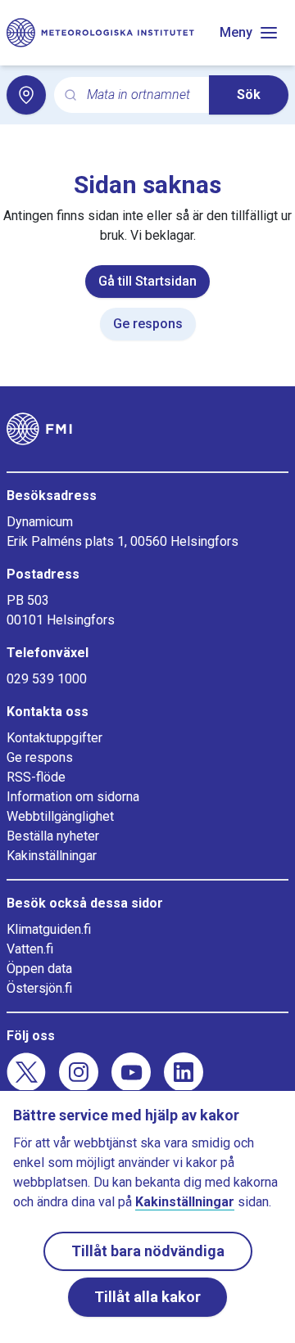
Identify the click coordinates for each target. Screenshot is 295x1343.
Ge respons (148, 323)
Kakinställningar (52, 855)
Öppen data (39, 968)
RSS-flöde (36, 777)
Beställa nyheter (53, 836)
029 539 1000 (47, 679)
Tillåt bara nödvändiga (148, 1251)
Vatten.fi (30, 949)
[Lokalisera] (26, 95)
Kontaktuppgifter (54, 738)
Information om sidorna (73, 796)
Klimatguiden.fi (49, 929)
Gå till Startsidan (147, 281)
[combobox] (141, 95)
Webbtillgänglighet (60, 816)
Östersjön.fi (39, 988)
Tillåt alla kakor (147, 1296)
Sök (249, 94)
